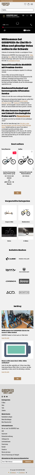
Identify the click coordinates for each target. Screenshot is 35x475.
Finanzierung (23, 116)
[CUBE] (11, 259)
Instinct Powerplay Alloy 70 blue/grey (9, 172)
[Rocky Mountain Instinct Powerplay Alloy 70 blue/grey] (9, 160)
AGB (3, 431)
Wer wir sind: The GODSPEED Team (10, 428)
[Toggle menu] (31, 4)
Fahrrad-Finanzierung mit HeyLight (10, 455)
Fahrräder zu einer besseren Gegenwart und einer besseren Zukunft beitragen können (16, 125)
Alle (17, 193)
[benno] (24, 281)
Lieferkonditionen (6, 442)
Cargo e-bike (9, 222)
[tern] (11, 270)
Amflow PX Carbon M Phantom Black (26, 172)
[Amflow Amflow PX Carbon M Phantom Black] (25, 160)
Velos (9, 57)
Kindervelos (26, 222)
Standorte (4, 449)
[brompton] (24, 293)
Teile (3, 408)
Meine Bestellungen (6, 419)
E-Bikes (31, 55)
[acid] (11, 293)
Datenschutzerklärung (7, 436)
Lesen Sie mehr (5, 338)
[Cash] (12, 472)
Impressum (4, 434)
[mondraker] (24, 270)
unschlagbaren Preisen (14, 61)
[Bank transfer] (20, 472)
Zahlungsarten (5, 439)
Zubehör (4, 410)
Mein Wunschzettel (6, 422)
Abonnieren (28, 462)
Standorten (16, 103)
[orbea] (11, 281)
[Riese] (24, 259)
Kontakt (4, 447)
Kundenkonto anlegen (7, 417)
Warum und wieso (6, 452)
